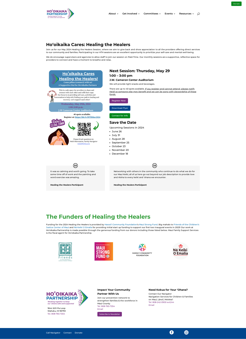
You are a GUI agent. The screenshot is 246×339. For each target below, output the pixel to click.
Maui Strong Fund (148, 224)
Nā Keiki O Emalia (83, 227)
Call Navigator (53, 333)
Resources (185, 14)
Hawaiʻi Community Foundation (121, 224)
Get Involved (129, 14)
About (112, 14)
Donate (78, 333)
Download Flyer (120, 108)
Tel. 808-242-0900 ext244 (161, 302)
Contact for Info (120, 115)
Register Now (119, 100)
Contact (67, 333)
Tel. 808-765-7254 (56, 313)
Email (100, 309)
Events (169, 14)
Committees (151, 14)
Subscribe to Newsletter (109, 314)
